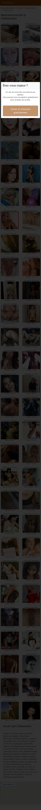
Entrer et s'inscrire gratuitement (20, 111)
